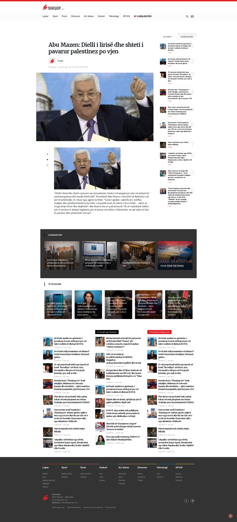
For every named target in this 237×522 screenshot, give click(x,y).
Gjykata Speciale (48, 480)
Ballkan (45, 474)
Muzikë (102, 480)
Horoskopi (122, 474)
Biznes (140, 474)
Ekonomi (75, 16)
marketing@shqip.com (69, 503)
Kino (101, 474)
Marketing (141, 477)
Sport (55, 16)
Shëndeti (122, 480)
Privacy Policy (110, 507)
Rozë (64, 16)
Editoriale (179, 477)
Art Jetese (89, 16)
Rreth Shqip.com (58, 507)
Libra (101, 477)
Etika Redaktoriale (74, 507)
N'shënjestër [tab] (187, 37)
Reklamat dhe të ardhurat (93, 507)
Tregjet (140, 480)
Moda (121, 477)
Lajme (45, 16)
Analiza (178, 474)
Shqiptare (46, 484)
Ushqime (122, 484)
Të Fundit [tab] (167, 37)
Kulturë (101, 16)
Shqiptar (64, 477)
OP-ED (126, 16)
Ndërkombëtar (66, 474)
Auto (158, 474)
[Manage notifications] (230, 516)
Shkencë (160, 477)
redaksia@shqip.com (60, 500)
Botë (44, 477)
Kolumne (179, 480)
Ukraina (45, 487)
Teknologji (114, 16)
